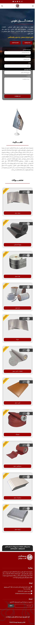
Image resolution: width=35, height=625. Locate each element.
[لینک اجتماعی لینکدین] (15, 1)
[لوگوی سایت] (17, 6)
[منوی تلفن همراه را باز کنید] (33, 6)
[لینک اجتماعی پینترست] (17, 1)
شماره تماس (28, 56)
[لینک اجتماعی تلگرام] (13, 1)
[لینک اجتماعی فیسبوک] (22, 1)
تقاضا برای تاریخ (27, 69)
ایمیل (29, 63)
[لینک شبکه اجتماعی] (20, 1)
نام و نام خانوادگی (27, 50)
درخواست (29, 76)
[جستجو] (2, 6)
